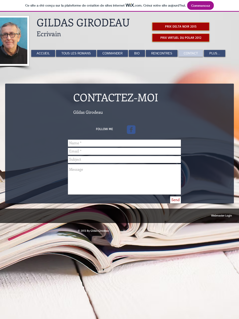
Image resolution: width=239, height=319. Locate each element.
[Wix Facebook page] (131, 129)
